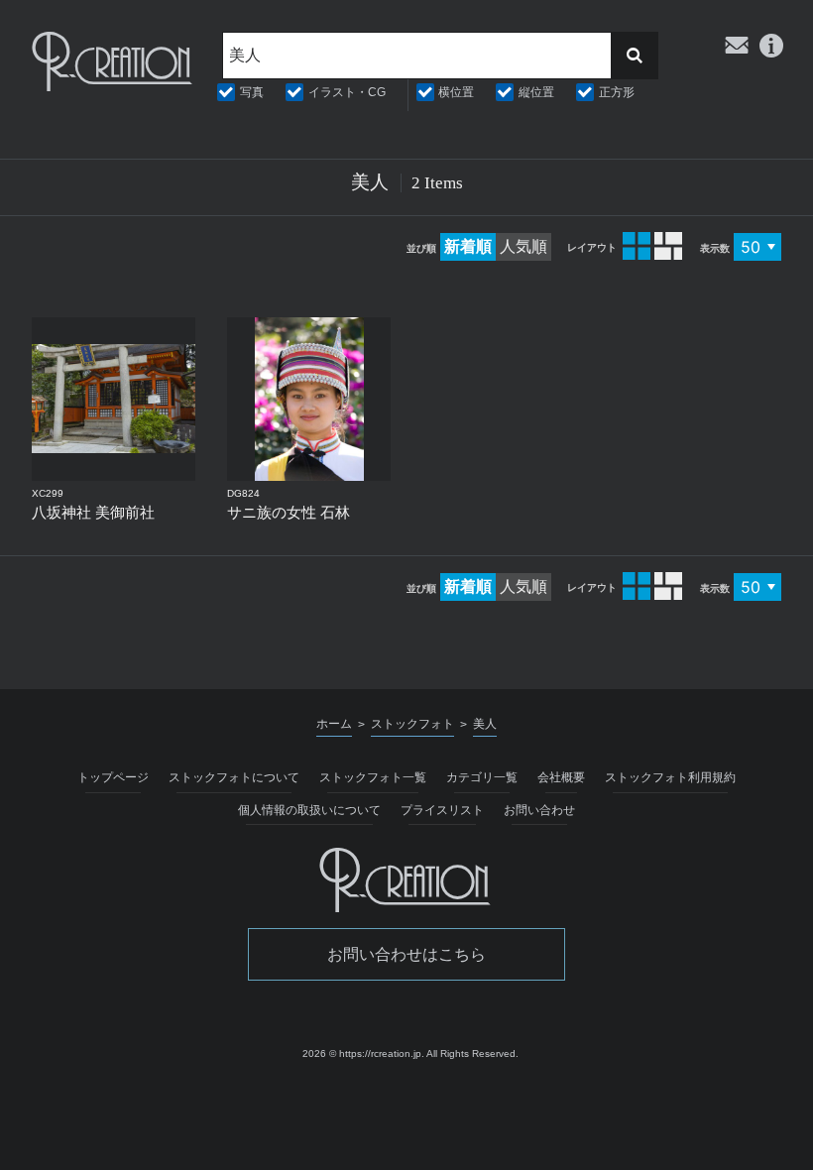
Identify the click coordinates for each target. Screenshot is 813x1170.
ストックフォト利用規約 (670, 777)
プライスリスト (442, 810)
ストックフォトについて (234, 777)
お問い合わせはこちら (406, 954)
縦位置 (536, 92)
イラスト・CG (347, 92)
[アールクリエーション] (113, 61)
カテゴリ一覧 (482, 777)
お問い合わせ (539, 810)
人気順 (523, 246)
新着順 (468, 246)
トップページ (113, 777)
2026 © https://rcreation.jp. (363, 1053)
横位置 (456, 92)
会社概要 (561, 777)
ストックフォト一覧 (372, 777)
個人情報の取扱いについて (309, 810)
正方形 (617, 92)
